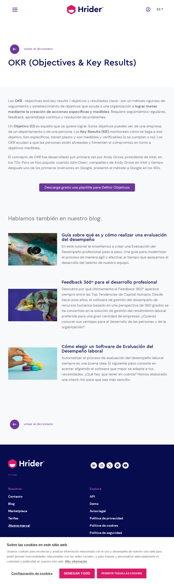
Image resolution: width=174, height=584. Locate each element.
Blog (11, 504)
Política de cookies (104, 525)
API (92, 496)
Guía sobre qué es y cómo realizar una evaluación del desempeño (114, 237)
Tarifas (13, 518)
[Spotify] (117, 465)
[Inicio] (85, 9)
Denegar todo (77, 573)
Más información (76, 561)
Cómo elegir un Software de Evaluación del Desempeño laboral (107, 348)
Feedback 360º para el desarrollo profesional (109, 282)
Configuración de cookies (32, 573)
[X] (110, 465)
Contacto (15, 496)
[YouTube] (125, 465)
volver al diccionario (38, 49)
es (158, 9)
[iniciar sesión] (148, 9)
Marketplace (17, 511)
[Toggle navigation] (13, 9)
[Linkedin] (94, 465)
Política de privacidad (106, 518)
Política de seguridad (106, 533)
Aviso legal (98, 511)
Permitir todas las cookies (122, 573)
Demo (94, 504)
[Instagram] (102, 465)
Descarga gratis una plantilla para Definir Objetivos (87, 187)
